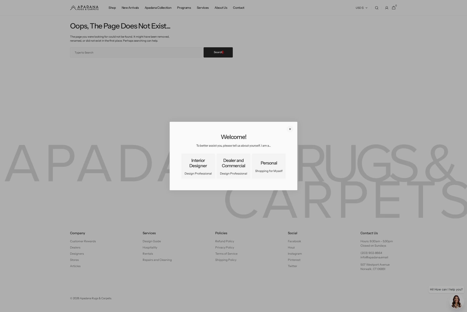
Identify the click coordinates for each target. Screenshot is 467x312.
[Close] (290, 129)
